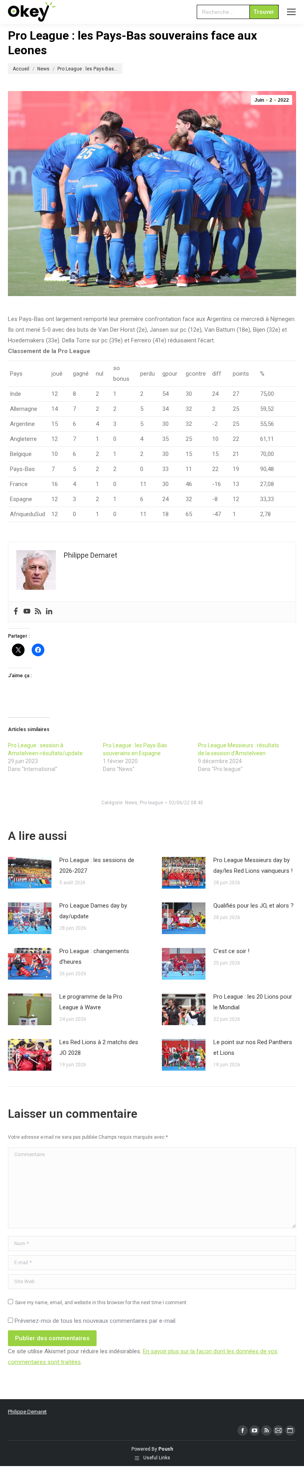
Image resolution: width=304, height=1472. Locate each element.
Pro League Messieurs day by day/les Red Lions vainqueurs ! (253, 865)
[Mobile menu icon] (291, 12)
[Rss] (38, 612)
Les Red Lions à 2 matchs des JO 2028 (98, 1047)
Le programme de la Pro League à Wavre (90, 1002)
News (131, 802)
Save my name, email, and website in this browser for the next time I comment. (101, 1302)
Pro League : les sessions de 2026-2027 (96, 865)
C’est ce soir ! (231, 951)
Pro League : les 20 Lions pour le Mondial (252, 1002)
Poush (165, 1449)
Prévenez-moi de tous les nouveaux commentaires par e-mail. (96, 1320)
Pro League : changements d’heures (94, 956)
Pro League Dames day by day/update (93, 911)
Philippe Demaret (27, 1412)
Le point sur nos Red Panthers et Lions (252, 1047)
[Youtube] (26, 612)
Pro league (151, 802)
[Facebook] (15, 612)
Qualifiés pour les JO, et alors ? (253, 905)
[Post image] (29, 873)
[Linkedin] (49, 612)
